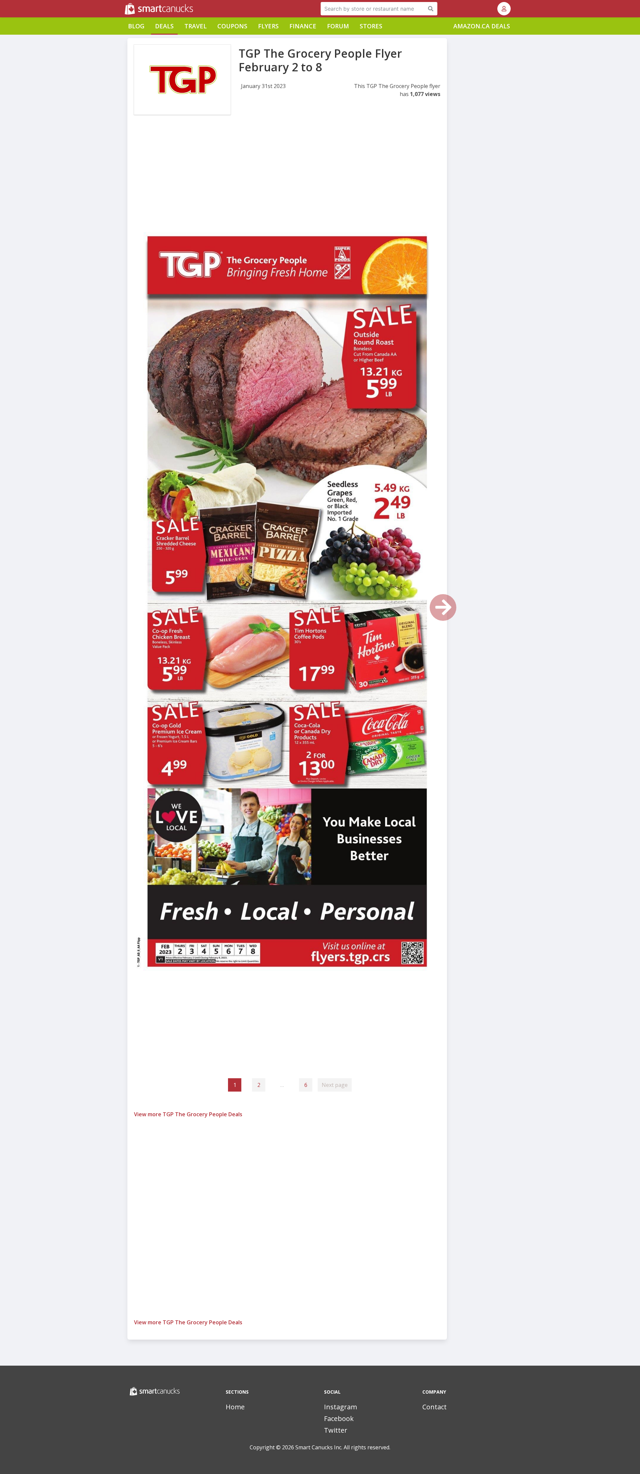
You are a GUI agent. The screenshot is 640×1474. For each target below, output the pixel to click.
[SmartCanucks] (125, 8)
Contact (434, 1406)
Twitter (335, 1430)
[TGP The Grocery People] (182, 80)
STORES (371, 26)
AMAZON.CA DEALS (481, 26)
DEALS (164, 26)
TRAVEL (195, 26)
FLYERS (268, 26)
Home (235, 1406)
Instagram (340, 1406)
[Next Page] (443, 607)
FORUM (338, 26)
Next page (335, 1085)
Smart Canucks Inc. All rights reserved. (342, 1447)
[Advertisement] (287, 176)
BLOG (136, 26)
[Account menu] (504, 8)
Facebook (339, 1418)
